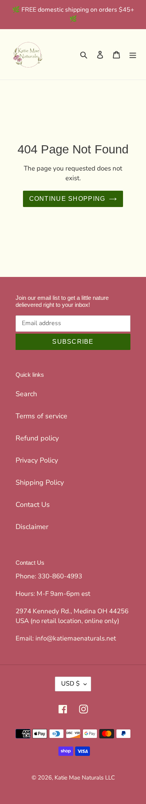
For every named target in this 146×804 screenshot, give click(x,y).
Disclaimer (32, 526)
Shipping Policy (40, 482)
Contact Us (33, 504)
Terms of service (41, 416)
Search (26, 394)
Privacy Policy (37, 460)
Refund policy (37, 438)
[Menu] (133, 54)
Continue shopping (67, 198)
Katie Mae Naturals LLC (85, 777)
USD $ (70, 683)
